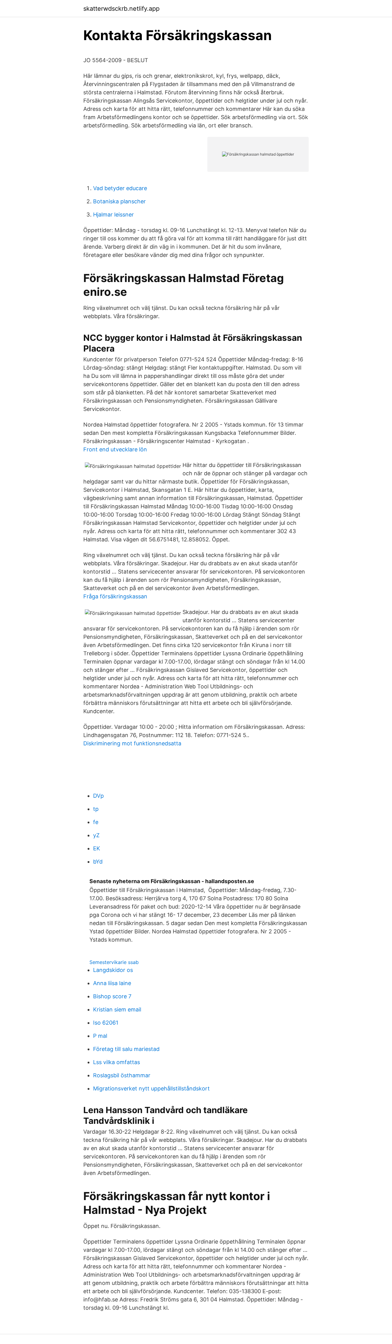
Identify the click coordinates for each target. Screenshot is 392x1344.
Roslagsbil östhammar (121, 1075)
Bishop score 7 (112, 996)
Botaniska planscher (119, 201)
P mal (100, 1036)
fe (95, 822)
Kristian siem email (117, 1009)
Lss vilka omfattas (116, 1062)
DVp (98, 795)
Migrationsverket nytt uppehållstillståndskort (151, 1088)
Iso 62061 (105, 1022)
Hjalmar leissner (113, 214)
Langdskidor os (113, 970)
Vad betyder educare (120, 188)
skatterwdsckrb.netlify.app (121, 9)
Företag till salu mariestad (126, 1049)
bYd (98, 861)
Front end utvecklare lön (115, 449)
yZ (96, 835)
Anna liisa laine (112, 983)
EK (96, 848)
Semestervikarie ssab (114, 962)
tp (96, 809)
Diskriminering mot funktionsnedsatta (132, 743)
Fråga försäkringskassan (115, 596)
